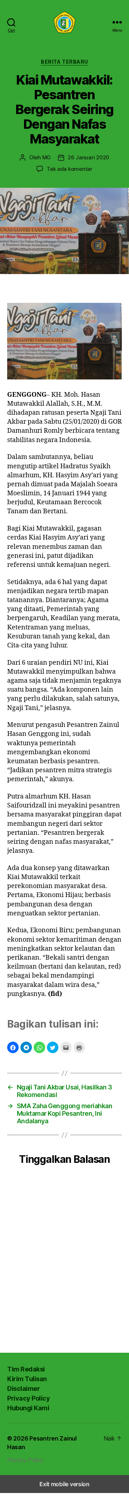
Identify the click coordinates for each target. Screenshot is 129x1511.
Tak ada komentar (69, 168)
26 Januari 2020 (88, 157)
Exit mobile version (64, 1484)
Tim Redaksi (26, 1369)
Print (79, 1047)
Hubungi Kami (28, 1408)
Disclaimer (23, 1388)
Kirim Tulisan (27, 1379)
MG (46, 157)
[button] (13, 1047)
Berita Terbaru (64, 62)
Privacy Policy (28, 1398)
